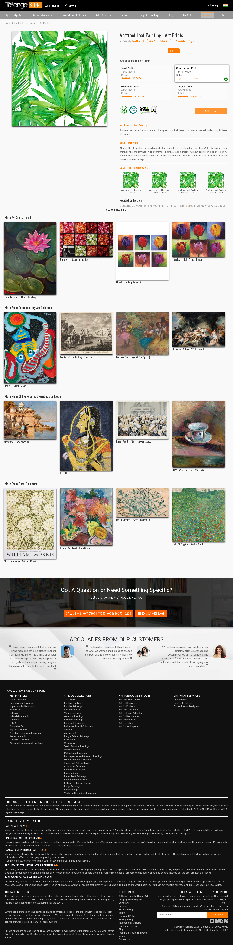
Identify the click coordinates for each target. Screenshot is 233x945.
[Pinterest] (226, 921)
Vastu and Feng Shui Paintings (80, 793)
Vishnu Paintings (72, 713)
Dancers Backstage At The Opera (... (133, 357)
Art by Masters (103, 15)
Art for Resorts (127, 719)
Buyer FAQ (124, 902)
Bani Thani (65, 473)
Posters (125, 15)
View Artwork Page (185, 41)
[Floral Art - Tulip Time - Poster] (198, 239)
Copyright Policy (127, 916)
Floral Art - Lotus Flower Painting (20, 297)
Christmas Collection (75, 766)
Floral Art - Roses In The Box (74, 259)
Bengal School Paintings (76, 736)
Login (47, 5)
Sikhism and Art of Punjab (77, 783)
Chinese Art (70, 743)
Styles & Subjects (13, 15)
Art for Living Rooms (130, 699)
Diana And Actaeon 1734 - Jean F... (188, 349)
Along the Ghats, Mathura (16, 441)
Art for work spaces (129, 726)
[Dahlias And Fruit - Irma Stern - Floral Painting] (86, 516)
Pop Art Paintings (19, 729)
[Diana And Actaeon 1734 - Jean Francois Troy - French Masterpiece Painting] (198, 329)
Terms (122, 912)
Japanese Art (71, 733)
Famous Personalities (75, 779)
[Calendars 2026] (27, 826)
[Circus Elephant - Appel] (30, 347)
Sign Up (56, 5)
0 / (211, 5)
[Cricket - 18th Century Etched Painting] (86, 333)
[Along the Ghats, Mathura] (30, 420)
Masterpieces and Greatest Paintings (83, 756)
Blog (171, 15)
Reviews (123, 906)
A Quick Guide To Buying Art (133, 896)
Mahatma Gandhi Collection (78, 726)
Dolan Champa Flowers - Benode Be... (134, 519)
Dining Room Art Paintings (160, 205)
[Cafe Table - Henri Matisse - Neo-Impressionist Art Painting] (198, 434)
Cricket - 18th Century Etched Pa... (77, 357)
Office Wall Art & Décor (211, 205)
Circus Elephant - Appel (15, 385)
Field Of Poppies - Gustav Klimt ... (188, 544)
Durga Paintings (72, 786)
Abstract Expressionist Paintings (26, 743)
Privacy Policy (126, 919)
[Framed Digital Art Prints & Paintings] (56, 865)
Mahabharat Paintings (75, 753)
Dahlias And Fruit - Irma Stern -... (76, 548)
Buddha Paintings (73, 706)
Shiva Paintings (72, 709)
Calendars (207, 15)
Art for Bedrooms (128, 703)
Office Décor (180, 699)
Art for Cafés (126, 723)
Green (191, 205)
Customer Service (128, 926)
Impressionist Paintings (22, 706)
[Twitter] (212, 921)
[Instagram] (221, 921)
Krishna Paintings (73, 703)
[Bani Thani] (86, 436)
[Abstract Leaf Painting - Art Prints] (59, 78)
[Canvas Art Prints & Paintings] (46, 850)
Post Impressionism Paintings (25, 733)
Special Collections (41, 15)
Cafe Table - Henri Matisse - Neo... (189, 470)
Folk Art (14, 723)
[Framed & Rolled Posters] (40, 838)
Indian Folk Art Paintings (76, 763)
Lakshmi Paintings (73, 719)
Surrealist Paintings (19, 739)
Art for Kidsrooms (128, 709)
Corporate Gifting (183, 703)
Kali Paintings (71, 789)
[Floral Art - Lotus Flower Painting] (30, 258)
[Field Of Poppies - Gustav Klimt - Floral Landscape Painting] (198, 515)
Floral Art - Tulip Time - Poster (187, 259)
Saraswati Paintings (74, 723)
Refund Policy (126, 909)
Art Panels (69, 699)
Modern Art (15, 719)
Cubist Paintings (18, 699)
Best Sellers (187, 15)
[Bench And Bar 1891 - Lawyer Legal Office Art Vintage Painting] (142, 420)
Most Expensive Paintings (77, 759)
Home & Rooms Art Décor (73, 15)
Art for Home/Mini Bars (131, 713)
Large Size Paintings (149, 15)
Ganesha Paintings (74, 716)
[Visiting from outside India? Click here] (83, 802)
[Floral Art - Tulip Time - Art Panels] (142, 251)
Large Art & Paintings (75, 776)
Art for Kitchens (127, 706)
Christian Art (70, 739)
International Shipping (130, 922)
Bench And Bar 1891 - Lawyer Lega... (133, 441)
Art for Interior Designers (187, 706)
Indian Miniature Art (20, 716)
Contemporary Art (131, 205)
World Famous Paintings (77, 746)
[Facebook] (217, 921)
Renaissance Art (18, 736)
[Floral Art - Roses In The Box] (86, 239)
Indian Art (14, 713)
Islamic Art (15, 709)
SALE (224, 15)
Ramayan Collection (74, 769)
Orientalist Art (17, 726)
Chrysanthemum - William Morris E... (22, 561)
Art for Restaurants (129, 716)
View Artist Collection (159, 41)
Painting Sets (71, 773)
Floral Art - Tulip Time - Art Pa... (132, 282)
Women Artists (72, 749)
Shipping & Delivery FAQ (131, 899)
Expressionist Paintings (22, 703)
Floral (182, 205)
